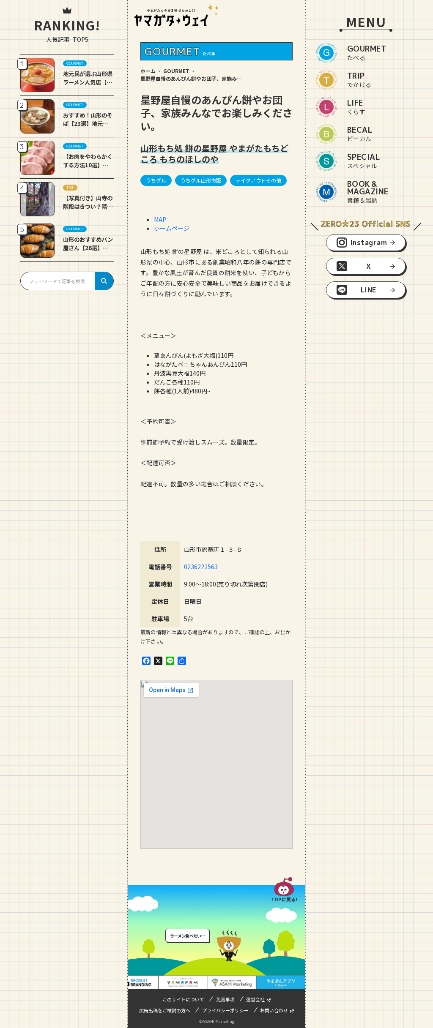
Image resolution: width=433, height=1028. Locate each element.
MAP (160, 219)
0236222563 (201, 566)
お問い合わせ (274, 1010)
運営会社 (255, 999)
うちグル (156, 180)
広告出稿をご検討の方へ (164, 1010)
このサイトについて (183, 999)
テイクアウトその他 (258, 180)
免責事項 (225, 999)
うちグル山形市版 (201, 180)
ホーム (148, 70)
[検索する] (104, 281)
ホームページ (171, 228)
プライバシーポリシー (225, 1010)
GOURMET (176, 70)
